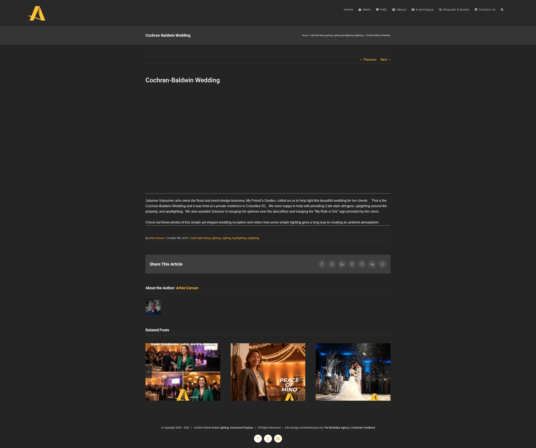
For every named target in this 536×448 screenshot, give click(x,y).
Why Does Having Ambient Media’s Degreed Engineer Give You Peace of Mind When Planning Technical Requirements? (268, 372)
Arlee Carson (156, 238)
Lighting (226, 238)
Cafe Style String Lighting (205, 238)
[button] (502, 9)
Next (383, 60)
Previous (370, 60)
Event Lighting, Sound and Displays (232, 427)
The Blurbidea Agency (336, 427)
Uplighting (253, 238)
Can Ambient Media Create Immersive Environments (353, 372)
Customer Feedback (363, 427)
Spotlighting (239, 238)
